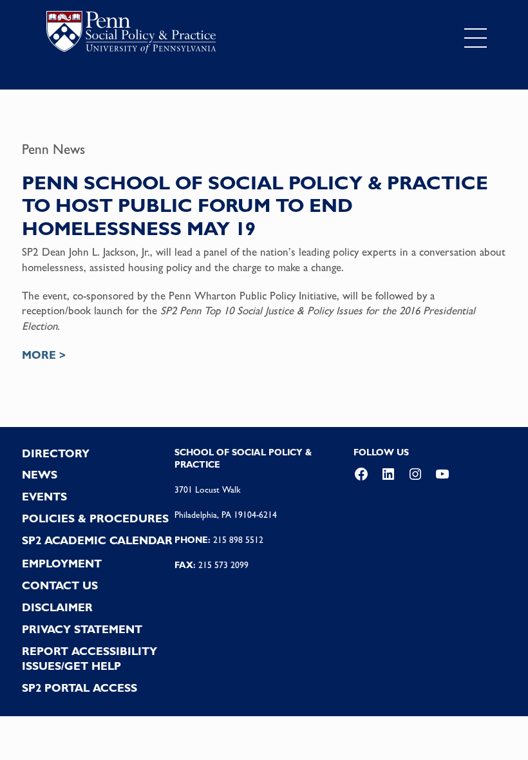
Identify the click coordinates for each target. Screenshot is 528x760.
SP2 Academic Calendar (97, 540)
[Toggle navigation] (475, 38)
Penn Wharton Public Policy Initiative (253, 295)
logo (131, 35)
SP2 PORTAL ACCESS (79, 687)
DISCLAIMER (57, 607)
